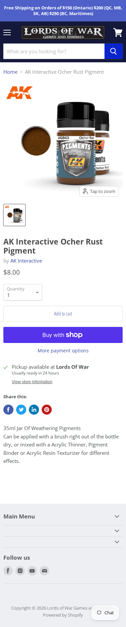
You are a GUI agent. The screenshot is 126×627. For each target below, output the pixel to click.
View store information (32, 381)
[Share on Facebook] (8, 410)
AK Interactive (26, 260)
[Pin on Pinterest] (47, 410)
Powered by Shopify (63, 615)
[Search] (113, 51)
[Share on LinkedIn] (34, 410)
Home (10, 72)
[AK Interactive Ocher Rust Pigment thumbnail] (14, 215)
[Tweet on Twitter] (21, 410)
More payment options (63, 350)
